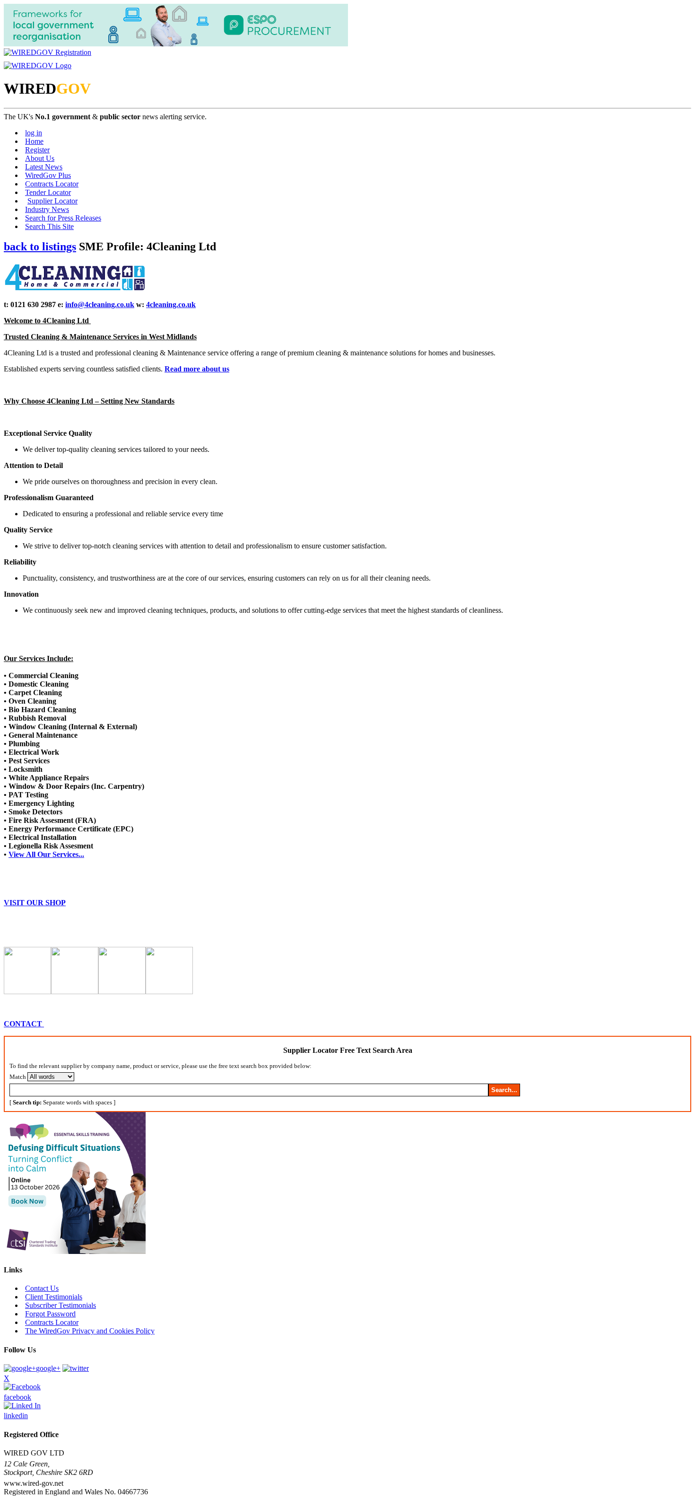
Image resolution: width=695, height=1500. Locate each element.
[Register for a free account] (47, 52)
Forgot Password (50, 1314)
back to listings (40, 246)
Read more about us (197, 369)
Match (17, 1076)
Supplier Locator (52, 201)
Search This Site (49, 226)
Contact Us (42, 1288)
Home (34, 141)
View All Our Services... (46, 854)
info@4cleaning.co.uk (99, 304)
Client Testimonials (53, 1297)
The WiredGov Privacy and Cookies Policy (90, 1331)
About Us (39, 158)
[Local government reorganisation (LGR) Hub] (176, 44)
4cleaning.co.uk (171, 304)
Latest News (43, 167)
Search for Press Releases (63, 218)
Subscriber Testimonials (60, 1305)
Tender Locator (48, 192)
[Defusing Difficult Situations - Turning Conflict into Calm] (75, 1251)
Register (37, 150)
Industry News (47, 209)
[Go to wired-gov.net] (37, 66)
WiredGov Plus (48, 175)
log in (33, 133)
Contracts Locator (51, 184)
